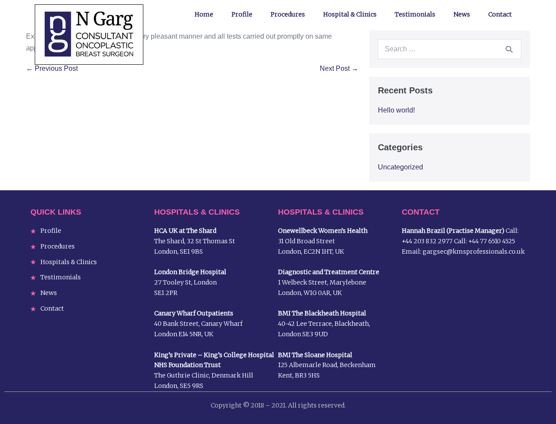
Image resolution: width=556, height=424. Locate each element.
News (461, 14)
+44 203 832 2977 (427, 241)
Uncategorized (400, 167)
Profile (242, 14)
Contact (500, 14)
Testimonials (415, 14)
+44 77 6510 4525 (491, 241)
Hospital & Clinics (350, 14)
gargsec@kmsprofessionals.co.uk (474, 251)
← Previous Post (52, 68)
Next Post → (339, 68)
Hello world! (396, 110)
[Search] (509, 49)
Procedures (288, 14)
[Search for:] (449, 49)
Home (204, 14)
